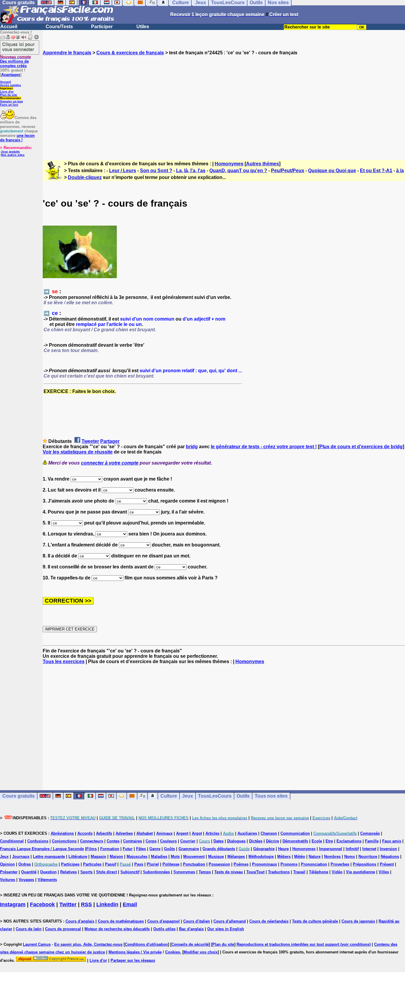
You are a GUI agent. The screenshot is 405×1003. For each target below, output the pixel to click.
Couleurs (168, 841)
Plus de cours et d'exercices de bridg (361, 446)
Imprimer (6, 88)
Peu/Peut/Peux (287, 170)
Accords (85, 833)
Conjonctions (64, 841)
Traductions (279, 872)
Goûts (169, 849)
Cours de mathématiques (121, 921)
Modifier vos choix (201, 952)
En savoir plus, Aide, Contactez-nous (88, 944)
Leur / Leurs (122, 170)
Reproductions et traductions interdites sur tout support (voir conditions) (304, 944)
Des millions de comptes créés (15, 61)
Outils (243, 795)
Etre (329, 841)
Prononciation (314, 864)
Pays (138, 864)
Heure (283, 849)
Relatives (68, 872)
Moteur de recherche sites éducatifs (117, 929)
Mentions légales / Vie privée (135, 952)
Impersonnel (330, 849)
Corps (151, 841)
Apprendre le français (67, 52)
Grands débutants (219, 849)
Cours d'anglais (80, 921)
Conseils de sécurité (190, 944)
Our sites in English (225, 929)
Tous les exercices (63, 661)
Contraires (132, 841)
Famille (372, 841)
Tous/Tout (255, 872)
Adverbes (124, 833)
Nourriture (367, 856)
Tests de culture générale (315, 921)
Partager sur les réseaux (133, 960)
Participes (70, 864)
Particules (92, 864)
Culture (168, 795)
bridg (192, 446)
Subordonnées (156, 872)
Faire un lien (9, 104)
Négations (390, 856)
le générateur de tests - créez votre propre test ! (264, 446)
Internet (369, 849)
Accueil (8, 26)
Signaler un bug (11, 101)
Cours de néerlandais (268, 921)
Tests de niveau (228, 872)
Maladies (159, 856)
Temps (205, 872)
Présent (387, 864)
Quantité (28, 872)
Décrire (272, 841)
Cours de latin (29, 929)
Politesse (170, 864)
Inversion (388, 849)
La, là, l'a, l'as (190, 170)
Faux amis (391, 841)
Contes (113, 841)
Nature (315, 856)
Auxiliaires (247, 833)
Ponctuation (194, 864)
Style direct (106, 872)
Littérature (77, 856)
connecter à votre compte (109, 462)
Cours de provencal (63, 929)
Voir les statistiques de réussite (78, 451)
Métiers (284, 856)
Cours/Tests (59, 26)
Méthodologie (261, 856)
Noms (349, 856)
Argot (197, 833)
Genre (154, 849)
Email (130, 904)
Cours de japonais (358, 921)
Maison (116, 856)
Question (48, 872)
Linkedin (107, 904)
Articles (212, 833)
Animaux (164, 833)
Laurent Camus (37, 944)
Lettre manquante (49, 856)
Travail (299, 872)
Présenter (8, 872)
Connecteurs (91, 841)
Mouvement (194, 856)
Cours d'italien (196, 921)
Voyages (26, 879)
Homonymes (229, 163)
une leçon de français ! (17, 137)
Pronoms (288, 864)
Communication (295, 833)
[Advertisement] (224, 102)
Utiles (142, 26)
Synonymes (184, 872)
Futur (128, 849)
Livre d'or (7, 91)
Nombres (332, 856)
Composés (370, 833)
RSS (86, 904)
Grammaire (188, 849)
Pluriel (153, 864)
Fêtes (141, 849)
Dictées (255, 841)
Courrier (187, 841)
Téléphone (318, 872)
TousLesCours (215, 795)
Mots (175, 856)
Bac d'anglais (191, 929)
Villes (384, 872)
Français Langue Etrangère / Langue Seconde (42, 849)
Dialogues (236, 841)
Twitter (67, 904)
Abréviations (62, 833)
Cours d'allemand (229, 921)
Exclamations (349, 841)
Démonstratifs (295, 841)
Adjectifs (104, 833)
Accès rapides (10, 85)
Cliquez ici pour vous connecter (18, 47)
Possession (219, 864)
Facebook (42, 904)
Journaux (20, 856)
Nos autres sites (13, 154)
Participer (102, 26)
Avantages (10, 74)
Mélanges (236, 856)
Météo (299, 856)
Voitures (7, 879)
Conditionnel (12, 841)
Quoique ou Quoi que (332, 170)
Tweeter (90, 441)
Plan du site (8, 94)
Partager (109, 441)
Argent (182, 833)
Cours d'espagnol (163, 921)
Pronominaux (264, 864)
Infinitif (352, 849)
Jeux (187, 795)
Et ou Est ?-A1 (376, 170)
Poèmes (241, 864)
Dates (218, 841)
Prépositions (364, 864)
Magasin (98, 856)
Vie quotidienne (360, 872)
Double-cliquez (85, 177)
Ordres (24, 864)
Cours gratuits (18, 795)
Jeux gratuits (10, 151)
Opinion (7, 864)
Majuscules (137, 856)
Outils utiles (164, 929)
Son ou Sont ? (156, 170)
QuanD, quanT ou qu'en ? (238, 170)
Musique (216, 856)
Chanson (269, 833)
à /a (400, 170)
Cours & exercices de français (130, 52)
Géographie (264, 849)
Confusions (37, 841)
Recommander (10, 98)
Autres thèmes (262, 163)
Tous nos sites (271, 795)
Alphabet (144, 833)
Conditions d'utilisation (146, 944)
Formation (109, 849)
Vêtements (47, 879)
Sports (86, 872)
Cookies (172, 952)
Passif (110, 864)
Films (91, 849)
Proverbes (340, 864)
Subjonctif (129, 872)
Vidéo (337, 872)
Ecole (317, 841)
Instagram (12, 904)
